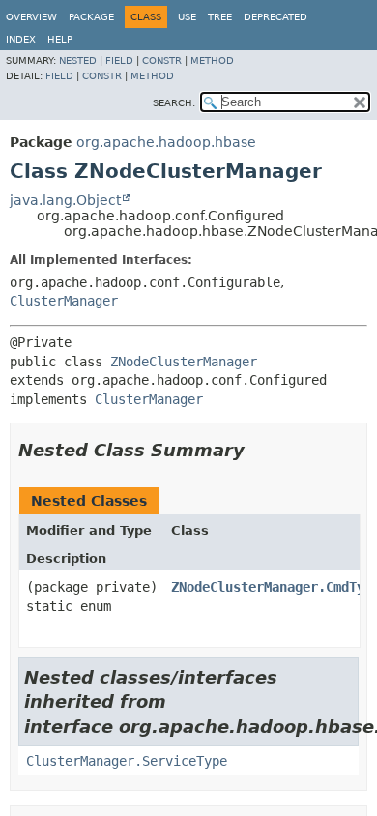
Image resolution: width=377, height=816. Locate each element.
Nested (78, 60)
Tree (220, 17)
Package (91, 17)
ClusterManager (64, 300)
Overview (31, 17)
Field (119, 60)
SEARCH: (174, 103)
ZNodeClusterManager (183, 361)
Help (59, 39)
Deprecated (275, 17)
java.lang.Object (65, 200)
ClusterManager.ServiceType (126, 761)
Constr (162, 60)
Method (212, 60)
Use (187, 17)
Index (21, 39)
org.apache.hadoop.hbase (166, 142)
